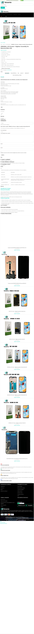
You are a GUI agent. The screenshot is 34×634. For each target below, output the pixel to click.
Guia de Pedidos (19, 486)
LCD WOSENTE (7, 44)
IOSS (18, 495)
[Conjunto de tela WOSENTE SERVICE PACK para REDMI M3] (17, 267)
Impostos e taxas (19, 492)
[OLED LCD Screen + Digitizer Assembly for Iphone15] (17, 326)
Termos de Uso (3, 499)
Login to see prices (4, 50)
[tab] (7, 73)
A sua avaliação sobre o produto (5, 133)
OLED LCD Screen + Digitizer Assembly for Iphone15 (17, 339)
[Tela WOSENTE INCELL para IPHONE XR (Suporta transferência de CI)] (17, 442)
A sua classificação (4, 130)
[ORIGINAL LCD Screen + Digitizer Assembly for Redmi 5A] (17, 410)
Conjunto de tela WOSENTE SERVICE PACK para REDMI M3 (17, 283)
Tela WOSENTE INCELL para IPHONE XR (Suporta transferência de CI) (17, 458)
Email (2, 147)
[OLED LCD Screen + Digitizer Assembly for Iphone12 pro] (17, 298)
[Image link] (17, 0)
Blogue (2, 489)
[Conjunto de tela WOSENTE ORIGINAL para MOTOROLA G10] (17, 231)
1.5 (24, 503)
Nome (2, 143)
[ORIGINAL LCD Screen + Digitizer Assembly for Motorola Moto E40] (17, 354)
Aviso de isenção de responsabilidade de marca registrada (7, 503)
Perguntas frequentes (20, 494)
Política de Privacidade (22, 520)
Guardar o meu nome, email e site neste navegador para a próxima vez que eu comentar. (13, 152)
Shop (4, 44)
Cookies (2, 506)
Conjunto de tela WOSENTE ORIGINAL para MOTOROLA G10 (17, 247)
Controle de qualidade (20, 489)
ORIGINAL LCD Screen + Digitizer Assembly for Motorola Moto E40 (17, 367)
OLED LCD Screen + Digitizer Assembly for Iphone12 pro (17, 311)
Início (1, 44)
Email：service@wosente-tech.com (6, 513)
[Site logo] (6, 2)
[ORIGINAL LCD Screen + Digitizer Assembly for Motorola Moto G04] (17, 382)
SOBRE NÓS (3, 486)
